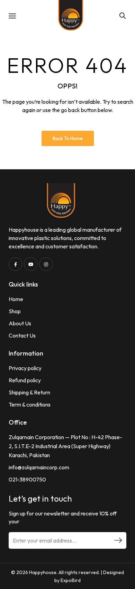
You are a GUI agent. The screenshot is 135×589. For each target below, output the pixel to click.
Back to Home (68, 138)
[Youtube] (30, 264)
